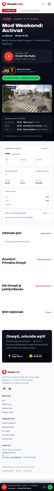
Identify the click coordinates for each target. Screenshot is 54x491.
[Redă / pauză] (8, 56)
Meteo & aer (7, 404)
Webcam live (7, 408)
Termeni (18, 471)
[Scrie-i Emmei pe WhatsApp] (50, 487)
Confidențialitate (8, 471)
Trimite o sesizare (9, 423)
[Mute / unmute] (44, 487)
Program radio (7, 412)
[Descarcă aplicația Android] (38, 355)
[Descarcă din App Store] (16, 355)
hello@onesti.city (8, 453)
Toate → (46, 213)
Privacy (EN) (27, 471)
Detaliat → (45, 148)
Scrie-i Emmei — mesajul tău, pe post (22, 78)
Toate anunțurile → (44, 259)
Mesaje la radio (8, 427)
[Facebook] (4, 388)
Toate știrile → (46, 233)
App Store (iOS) (8, 435)
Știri (3, 400)
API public (6, 431)
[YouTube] (10, 388)
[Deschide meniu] (49, 4)
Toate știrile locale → (43, 286)
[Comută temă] (43, 4)
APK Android (7, 439)
